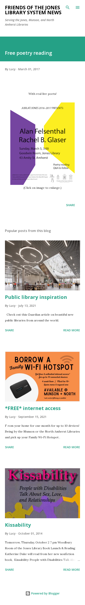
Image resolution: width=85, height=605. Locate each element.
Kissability (18, 524)
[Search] (67, 7)
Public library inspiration (36, 297)
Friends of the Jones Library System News (33, 10)
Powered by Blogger (45, 593)
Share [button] (70, 205)
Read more (71, 330)
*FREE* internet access (33, 408)
